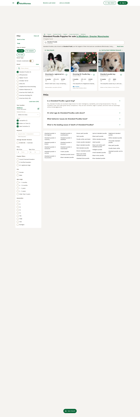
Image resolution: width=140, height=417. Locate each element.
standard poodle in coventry (50, 138)
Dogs (18, 43)
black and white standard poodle (81, 154)
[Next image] (94, 62)
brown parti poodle (82, 133)
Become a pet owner (49, 3)
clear (37, 64)
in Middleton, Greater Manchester (92, 36)
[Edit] (38, 108)
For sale (20, 51)
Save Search (50, 50)
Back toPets (21, 39)
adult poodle (96, 142)
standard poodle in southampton (66, 134)
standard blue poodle (83, 158)
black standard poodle (67, 157)
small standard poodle (99, 152)
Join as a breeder (64, 3)
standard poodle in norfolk (50, 152)
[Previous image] (73, 62)
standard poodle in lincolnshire (50, 156)
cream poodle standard (83, 142)
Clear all (36, 36)
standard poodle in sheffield (66, 138)
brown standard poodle (83, 151)
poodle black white (114, 148)
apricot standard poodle (100, 133)
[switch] (31, 61)
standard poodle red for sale (116, 152)
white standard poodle (99, 139)
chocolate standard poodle (114, 141)
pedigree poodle (97, 149)
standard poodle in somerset (50, 147)
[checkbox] (17, 72)
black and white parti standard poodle (99, 145)
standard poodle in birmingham (50, 134)
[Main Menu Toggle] (13, 3)
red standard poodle (83, 148)
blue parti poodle (114, 145)
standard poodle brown (67, 154)
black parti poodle (98, 136)
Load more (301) (34, 101)
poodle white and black (83, 139)
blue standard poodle (99, 158)
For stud (20, 54)
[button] (84, 62)
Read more (120, 46)
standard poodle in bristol (50, 143)
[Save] (66, 74)
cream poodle (65, 151)
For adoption (30, 51)
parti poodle (80, 136)
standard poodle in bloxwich (66, 143)
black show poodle (98, 155)
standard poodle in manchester (66, 147)
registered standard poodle (114, 134)
